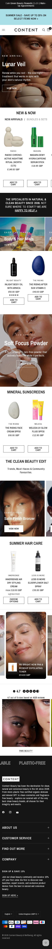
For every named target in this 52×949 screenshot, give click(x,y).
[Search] (43, 30)
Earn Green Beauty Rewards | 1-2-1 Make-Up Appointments (26, 4)
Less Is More (38, 575)
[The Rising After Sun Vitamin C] (38, 266)
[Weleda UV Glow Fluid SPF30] (38, 409)
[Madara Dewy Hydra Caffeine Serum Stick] (37, 136)
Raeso (13, 151)
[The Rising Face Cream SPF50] (13, 409)
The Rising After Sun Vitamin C (38, 286)
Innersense (13, 575)
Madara (37, 151)
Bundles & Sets (37, 119)
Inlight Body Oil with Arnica (14, 286)
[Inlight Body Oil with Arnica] (13, 266)
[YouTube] (19, 812)
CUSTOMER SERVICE (17, 838)
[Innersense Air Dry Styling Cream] (13, 560)
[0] (48, 30)
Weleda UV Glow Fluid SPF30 (38, 429)
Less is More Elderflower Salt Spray (38, 583)
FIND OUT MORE (13, 848)
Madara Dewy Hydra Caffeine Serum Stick (37, 158)
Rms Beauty (25, 751)
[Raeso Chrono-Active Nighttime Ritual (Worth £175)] (13, 136)
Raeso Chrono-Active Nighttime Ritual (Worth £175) (13, 160)
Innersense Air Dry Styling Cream (13, 583)
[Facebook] (5, 812)
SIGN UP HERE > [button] (10, 895)
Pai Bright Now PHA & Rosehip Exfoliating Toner (31, 668)
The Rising (38, 280)
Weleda (38, 424)
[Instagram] (12, 812)
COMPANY (9, 859)
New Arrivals (14, 119)
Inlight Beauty (13, 280)
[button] (11, 88)
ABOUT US (9, 827)
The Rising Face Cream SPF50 (13, 429)
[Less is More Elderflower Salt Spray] (38, 560)
